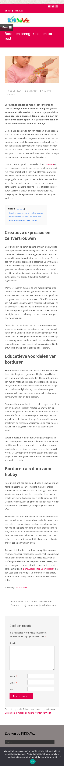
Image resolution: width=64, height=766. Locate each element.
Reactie (14, 643)
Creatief (32, 90)
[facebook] (49, 7)
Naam (13, 676)
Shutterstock (21, 587)
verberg (20, 209)
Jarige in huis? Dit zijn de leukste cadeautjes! (29, 601)
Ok (32, 761)
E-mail (13, 682)
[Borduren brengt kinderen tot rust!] (32, 69)
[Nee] (60, 756)
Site (11, 689)
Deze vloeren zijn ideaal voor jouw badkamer (33, 605)
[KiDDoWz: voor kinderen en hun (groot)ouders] (15, 19)
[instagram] (56, 7)
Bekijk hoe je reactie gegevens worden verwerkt (28, 712)
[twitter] (52, 7)
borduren (49, 164)
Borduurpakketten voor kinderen (38, 568)
